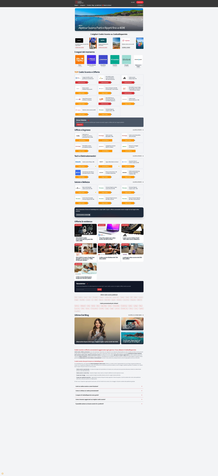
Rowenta (122, 297)
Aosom (85, 297)
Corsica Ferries (126, 299)
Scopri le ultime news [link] (135, 315)
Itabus (98, 305)
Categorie (82, 5)
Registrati (139, 2)
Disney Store (133, 299)
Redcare (131, 308)
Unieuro (136, 308)
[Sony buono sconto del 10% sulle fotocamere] (109, 19)
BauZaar (87, 308)
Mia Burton (119, 299)
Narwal (127, 297)
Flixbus (140, 305)
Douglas (76, 299)
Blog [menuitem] (93, 5)
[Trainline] (114, 59)
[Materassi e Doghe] (138, 59)
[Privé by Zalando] (91, 59)
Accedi (133, 2)
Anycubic (113, 299)
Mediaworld (83, 305)
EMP (131, 297)
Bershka (93, 305)
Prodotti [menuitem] (89, 5)
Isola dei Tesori (116, 297)
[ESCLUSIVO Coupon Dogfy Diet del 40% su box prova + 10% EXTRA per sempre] (85, 252)
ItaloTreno (77, 305)
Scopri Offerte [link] (137, 130)
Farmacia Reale (116, 305)
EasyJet (112, 308)
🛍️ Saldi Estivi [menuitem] (98, 5)
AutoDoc (130, 305)
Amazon (109, 305)
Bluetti (96, 299)
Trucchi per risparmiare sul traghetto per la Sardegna (131, 341)
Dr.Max (88, 305)
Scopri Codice (81, 93)
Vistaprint (102, 297)
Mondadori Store (124, 308)
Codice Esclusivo (79, 47)
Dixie (76, 297)
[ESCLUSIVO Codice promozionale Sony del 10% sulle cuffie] (85, 233)
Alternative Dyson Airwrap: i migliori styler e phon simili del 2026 (97, 342)
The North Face (124, 305)
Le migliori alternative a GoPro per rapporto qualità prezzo (130, 326)
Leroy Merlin (77, 311)
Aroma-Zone (77, 308)
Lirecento (88, 299)
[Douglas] (126, 59)
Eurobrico (80, 297)
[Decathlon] (103, 59)
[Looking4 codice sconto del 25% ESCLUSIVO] (132, 252)
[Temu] (79, 59)
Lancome (141, 297)
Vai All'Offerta (82, 140)
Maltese (135, 297)
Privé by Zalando (94, 308)
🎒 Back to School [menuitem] (106, 5)
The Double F (95, 297)
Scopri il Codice (126, 47)
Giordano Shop (108, 297)
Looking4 (135, 305)
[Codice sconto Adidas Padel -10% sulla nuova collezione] (132, 233)
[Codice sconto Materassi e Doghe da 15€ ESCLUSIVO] (85, 271)
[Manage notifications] (2, 473)
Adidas (83, 308)
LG (92, 299)
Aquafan (141, 308)
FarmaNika (101, 308)
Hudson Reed (107, 299)
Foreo (90, 297)
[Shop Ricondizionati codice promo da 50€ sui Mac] (109, 233)
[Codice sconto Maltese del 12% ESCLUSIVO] (109, 252)
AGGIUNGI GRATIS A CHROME (82, 214)
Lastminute (117, 308)
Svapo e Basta (103, 305)
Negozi (76, 5)
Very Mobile (82, 299)
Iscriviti (99, 289)
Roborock (101, 299)
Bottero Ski (140, 299)
